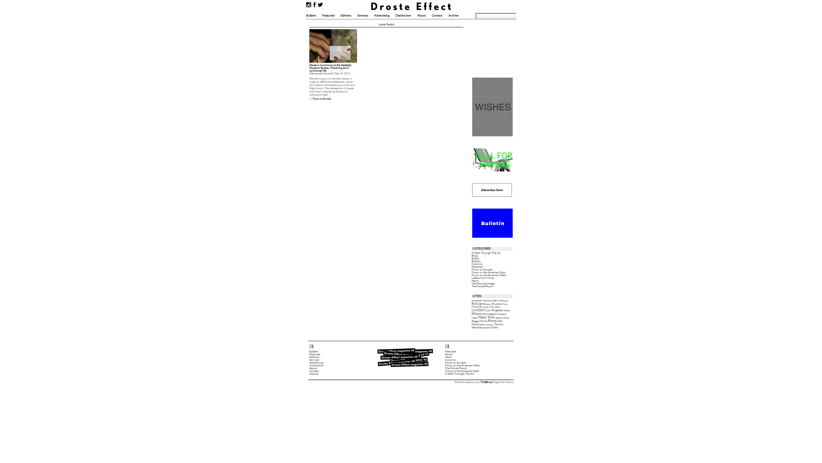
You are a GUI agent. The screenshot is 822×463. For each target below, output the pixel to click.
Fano (505, 304)
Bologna (478, 304)
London (478, 310)
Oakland (499, 318)
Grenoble (484, 307)
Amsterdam (477, 301)
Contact (437, 15)
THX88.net (486, 382)
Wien (495, 327)
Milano (477, 314)
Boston (488, 304)
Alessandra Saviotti (321, 73)
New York (486, 318)
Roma (492, 321)
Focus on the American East (488, 272)
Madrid (506, 311)
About (421, 15)
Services (362, 15)
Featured (328, 15)
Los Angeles (494, 310)
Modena (501, 314)
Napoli (475, 318)
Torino (498, 324)
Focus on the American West (489, 275)
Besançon (504, 301)
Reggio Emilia (479, 321)
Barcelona (488, 301)
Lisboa (497, 307)
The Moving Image (483, 283)
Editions (346, 15)
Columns (477, 264)
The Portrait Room (483, 286)
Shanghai (489, 325)
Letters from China (483, 278)
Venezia (477, 327)
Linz (491, 307)
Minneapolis (490, 314)
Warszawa (486, 328)
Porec (506, 318)
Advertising (382, 15)
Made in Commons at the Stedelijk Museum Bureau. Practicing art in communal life (330, 68)
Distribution (403, 15)
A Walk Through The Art (486, 253)
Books (475, 258)
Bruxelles (497, 304)
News (475, 281)
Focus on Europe (322, 99)
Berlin (496, 300)
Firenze (475, 307)
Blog (474, 255)
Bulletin (311, 15)
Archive (453, 15)
